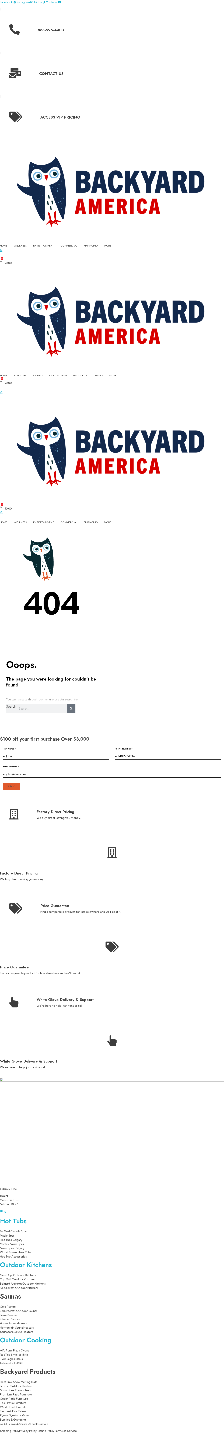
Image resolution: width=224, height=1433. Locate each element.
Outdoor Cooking (25, 1340)
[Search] (71, 708)
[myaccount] (1, 513)
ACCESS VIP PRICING (60, 117)
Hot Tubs (13, 1221)
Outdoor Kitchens (26, 1265)
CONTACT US (51, 73)
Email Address (11, 766)
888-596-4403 (51, 30)
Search (11, 706)
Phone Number (123, 748)
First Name (9, 748)
